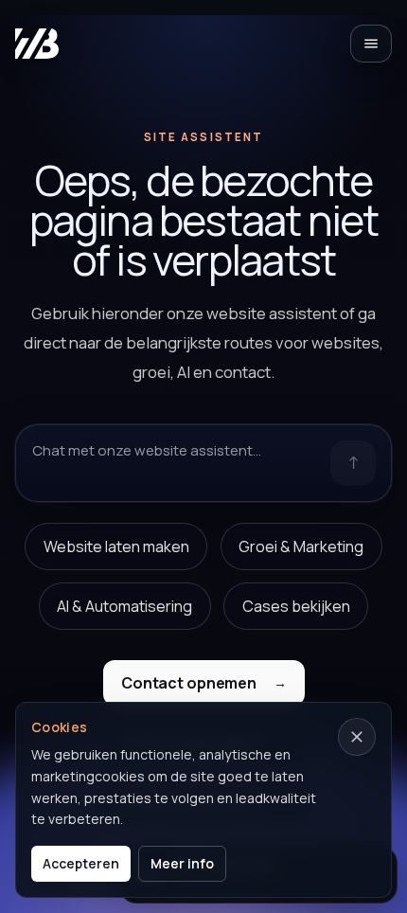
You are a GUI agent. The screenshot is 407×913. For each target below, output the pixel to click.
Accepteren (81, 863)
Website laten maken (116, 546)
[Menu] (371, 44)
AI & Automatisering (124, 606)
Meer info (182, 863)
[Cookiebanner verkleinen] (357, 737)
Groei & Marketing (301, 546)
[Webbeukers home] (37, 43)
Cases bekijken (296, 606)
